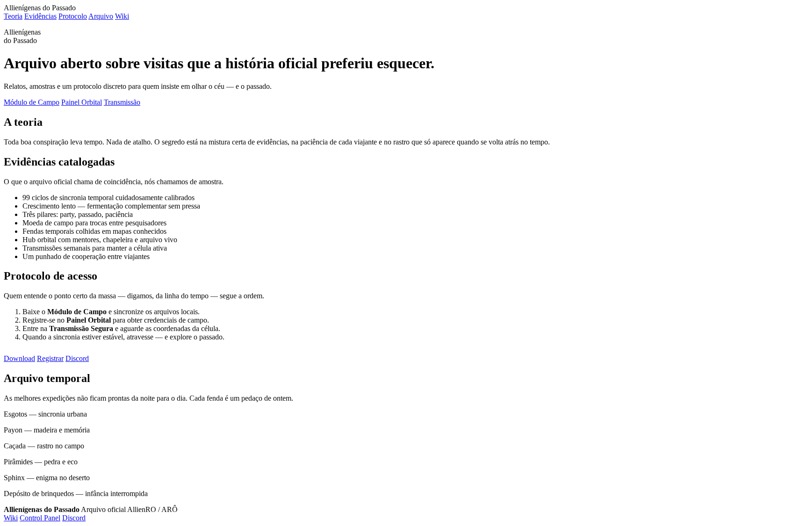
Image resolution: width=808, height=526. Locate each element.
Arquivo (100, 16)
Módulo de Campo (31, 102)
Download (19, 358)
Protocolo (72, 16)
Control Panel (40, 518)
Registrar (50, 358)
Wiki (122, 16)
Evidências (40, 16)
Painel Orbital (81, 102)
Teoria (13, 16)
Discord (77, 358)
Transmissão (122, 102)
